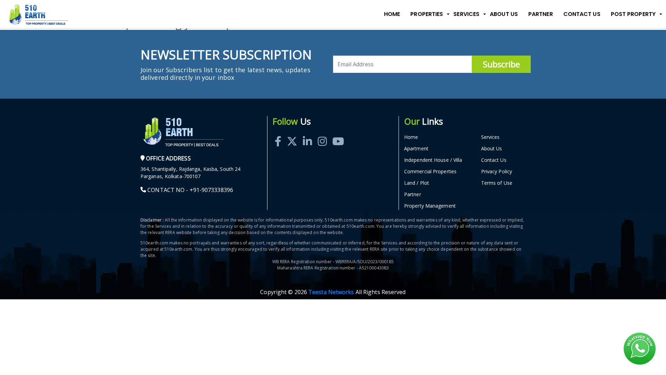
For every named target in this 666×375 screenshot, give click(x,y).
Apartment (416, 148)
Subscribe (501, 64)
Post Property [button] (633, 14)
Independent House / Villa (433, 160)
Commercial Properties (430, 171)
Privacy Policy (496, 171)
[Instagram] (322, 133)
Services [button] (466, 14)
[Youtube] (338, 133)
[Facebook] (278, 133)
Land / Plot (416, 183)
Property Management (430, 205)
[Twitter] (292, 133)
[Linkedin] (307, 133)
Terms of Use (496, 183)
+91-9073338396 (211, 190)
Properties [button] (426, 14)
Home (392, 14)
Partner (540, 14)
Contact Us (581, 14)
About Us (504, 14)
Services (490, 137)
